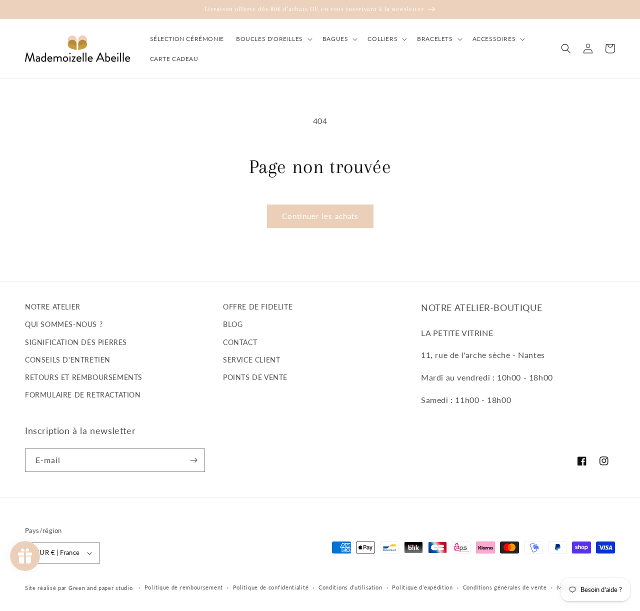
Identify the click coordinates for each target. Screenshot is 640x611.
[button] (273, 39)
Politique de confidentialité (271, 587)
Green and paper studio (100, 587)
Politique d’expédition (422, 587)
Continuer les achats (320, 216)
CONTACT (240, 342)
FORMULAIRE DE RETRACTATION (83, 394)
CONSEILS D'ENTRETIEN (67, 360)
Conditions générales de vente (505, 587)
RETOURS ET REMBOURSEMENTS (83, 377)
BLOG (232, 324)
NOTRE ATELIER (52, 306)
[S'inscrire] (193, 460)
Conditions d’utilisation (350, 587)
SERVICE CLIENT (251, 360)
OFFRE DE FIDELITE (257, 306)
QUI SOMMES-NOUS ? (63, 324)
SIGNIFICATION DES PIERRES (76, 342)
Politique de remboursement (183, 587)
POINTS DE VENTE (255, 377)
